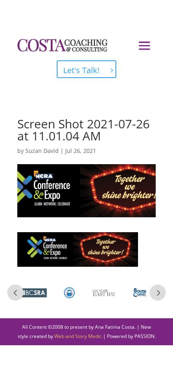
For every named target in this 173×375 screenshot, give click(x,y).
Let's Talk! (81, 70)
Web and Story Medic (78, 336)
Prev (15, 292)
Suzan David (42, 151)
